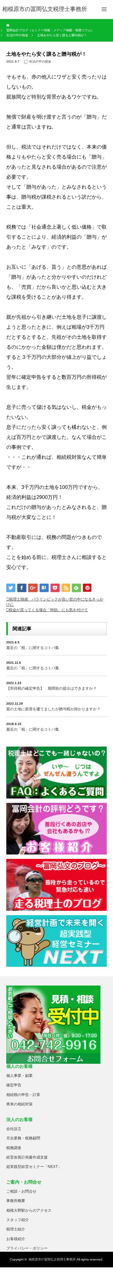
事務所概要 (15, 1201)
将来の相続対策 (19, 1104)
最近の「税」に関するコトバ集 (32, 648)
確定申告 (13, 1085)
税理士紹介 (15, 1229)
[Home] (8, 25)
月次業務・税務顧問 (23, 1138)
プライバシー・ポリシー (27, 1248)
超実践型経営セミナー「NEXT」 (34, 1166)
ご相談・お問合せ (21, 1191)
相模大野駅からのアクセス (28, 1210)
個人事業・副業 (19, 1075)
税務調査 (13, 1148)
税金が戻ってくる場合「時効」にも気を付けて (48, 610)
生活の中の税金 (40, 61)
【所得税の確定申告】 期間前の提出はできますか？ (51, 688)
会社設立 (13, 1129)
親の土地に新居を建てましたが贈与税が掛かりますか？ (53, 709)
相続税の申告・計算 (23, 1095)
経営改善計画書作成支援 (27, 1157)
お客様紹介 (15, 1239)
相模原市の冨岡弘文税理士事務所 (52, 1259)
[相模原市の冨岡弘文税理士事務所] (44, 9)
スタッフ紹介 (17, 1220)
